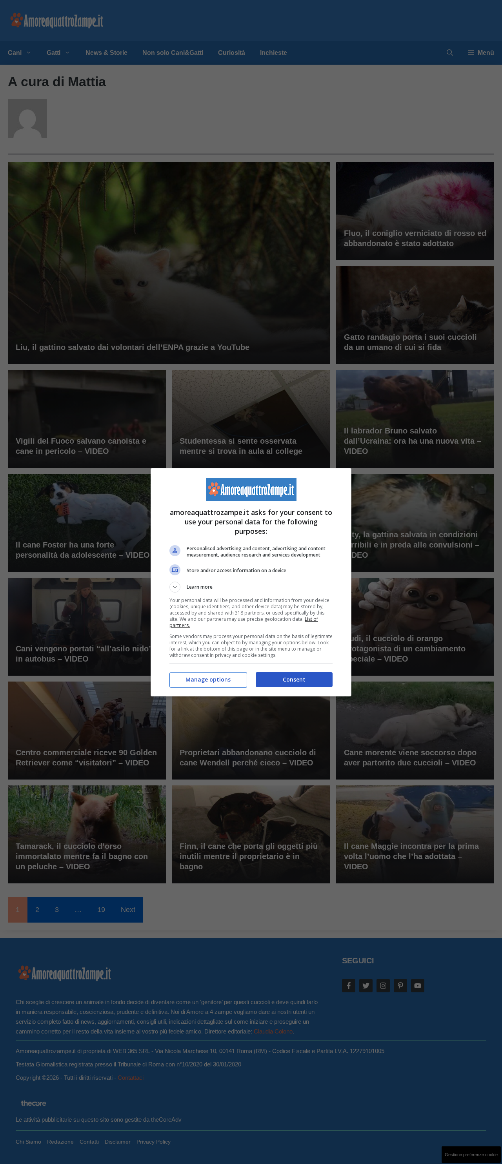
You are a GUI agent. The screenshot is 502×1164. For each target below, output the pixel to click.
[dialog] (251, 582)
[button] (251, 587)
